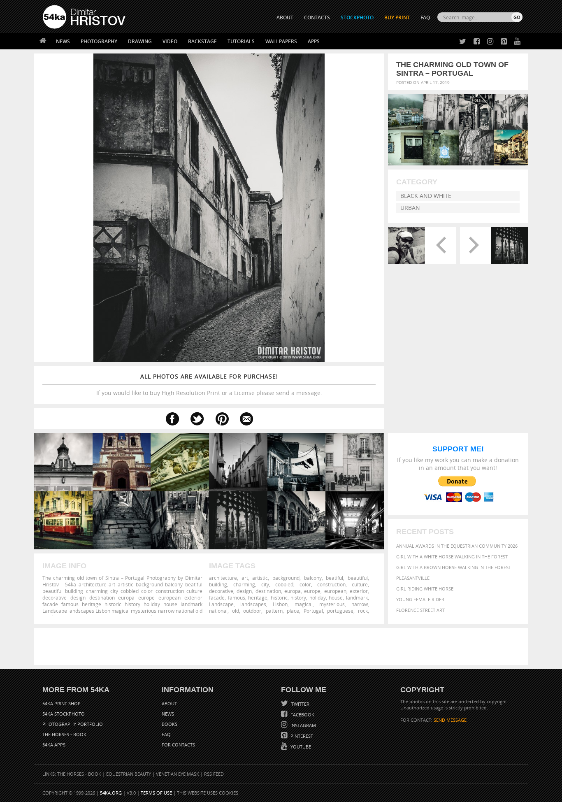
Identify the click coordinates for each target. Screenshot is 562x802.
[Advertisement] (282, 646)
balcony (313, 577)
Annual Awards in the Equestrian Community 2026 (457, 546)
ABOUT (284, 17)
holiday (317, 597)
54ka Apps (53, 745)
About (169, 703)
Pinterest (301, 736)
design (244, 591)
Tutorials (241, 41)
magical (304, 604)
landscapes (253, 604)
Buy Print (397, 17)
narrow (359, 604)
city (265, 584)
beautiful (358, 577)
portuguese (340, 610)
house (336, 597)
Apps (314, 41)
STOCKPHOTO (357, 17)
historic (279, 597)
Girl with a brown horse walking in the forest (453, 567)
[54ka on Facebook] (475, 42)
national (218, 610)
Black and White (425, 196)
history (298, 597)
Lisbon (280, 604)
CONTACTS (317, 17)
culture (360, 584)
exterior (359, 591)
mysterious (332, 604)
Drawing (140, 41)
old (235, 610)
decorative (221, 591)
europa (292, 591)
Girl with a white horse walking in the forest (452, 556)
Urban (410, 208)
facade (217, 597)
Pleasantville (413, 578)
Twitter (299, 704)
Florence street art (420, 610)
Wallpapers (281, 41)
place (293, 610)
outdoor (252, 610)
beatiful (334, 577)
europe (312, 591)
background (286, 577)
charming (244, 584)
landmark (357, 597)
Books (169, 724)
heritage (257, 597)
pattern (274, 610)
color (305, 584)
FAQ (425, 17)
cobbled (284, 584)
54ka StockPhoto (63, 714)
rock (363, 610)
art (245, 577)
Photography (99, 41)
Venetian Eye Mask (177, 774)
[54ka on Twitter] (461, 42)
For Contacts (178, 745)
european (335, 591)
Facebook (301, 714)
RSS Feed (214, 774)
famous (236, 597)
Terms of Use (156, 793)
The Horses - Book (64, 734)
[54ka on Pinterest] (502, 42)
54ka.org (111, 793)
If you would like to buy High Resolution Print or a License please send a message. (209, 384)
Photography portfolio (72, 724)
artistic (260, 577)
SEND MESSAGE (450, 720)
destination (268, 591)
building (218, 584)
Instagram (302, 725)
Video (170, 41)
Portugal (313, 610)
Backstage (202, 41)
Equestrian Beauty (128, 774)
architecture (223, 577)
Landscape (221, 604)
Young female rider (420, 599)
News (63, 41)
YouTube (300, 747)
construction (331, 584)
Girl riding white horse (424, 589)
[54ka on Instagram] (488, 42)
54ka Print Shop (61, 703)
